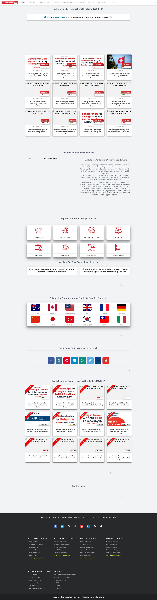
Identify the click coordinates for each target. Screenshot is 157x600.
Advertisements (46, 517)
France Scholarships (34, 550)
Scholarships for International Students (65, 574)
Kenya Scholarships (111, 547)
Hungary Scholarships (35, 555)
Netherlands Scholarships (36, 544)
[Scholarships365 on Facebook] (55, 526)
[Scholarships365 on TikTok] (101, 526)
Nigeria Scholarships (112, 542)
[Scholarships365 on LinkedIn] (88, 526)
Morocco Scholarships (112, 550)
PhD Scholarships (59, 583)
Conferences (57, 2)
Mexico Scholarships (60, 547)
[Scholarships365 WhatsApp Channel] (75, 526)
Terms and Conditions (81, 517)
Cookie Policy (94, 517)
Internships (91, 2)
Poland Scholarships (34, 552)
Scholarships (32, 2)
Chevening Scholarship (35, 580)
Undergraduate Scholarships (62, 577)
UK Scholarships (33, 542)
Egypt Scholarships (111, 544)
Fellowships (81, 2)
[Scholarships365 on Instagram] (68, 526)
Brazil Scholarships (59, 550)
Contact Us (112, 517)
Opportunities (102, 2)
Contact (112, 2)
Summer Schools (45, 2)
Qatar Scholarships (85, 555)
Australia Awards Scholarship (37, 588)
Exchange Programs (69, 2)
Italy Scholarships (33, 547)
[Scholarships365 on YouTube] (81, 526)
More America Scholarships (62, 555)
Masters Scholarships (60, 580)
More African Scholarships (113, 555)
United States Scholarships (61, 544)
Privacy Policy (67, 517)
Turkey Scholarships (85, 544)
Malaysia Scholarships (86, 547)
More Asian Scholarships (87, 558)
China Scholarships (85, 542)
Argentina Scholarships (60, 552)
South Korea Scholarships (87, 552)
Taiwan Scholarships (34, 583)
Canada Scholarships (60, 542)
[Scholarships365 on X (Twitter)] (62, 526)
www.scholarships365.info (61, 597)
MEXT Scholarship (34, 574)
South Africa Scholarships (113, 552)
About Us (104, 517)
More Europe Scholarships (36, 558)
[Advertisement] (78, 39)
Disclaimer (57, 517)
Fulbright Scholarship (34, 577)
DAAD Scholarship (34, 585)
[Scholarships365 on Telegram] (95, 526)
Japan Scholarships (85, 550)
